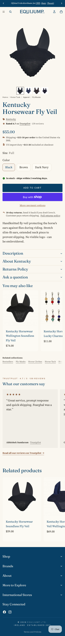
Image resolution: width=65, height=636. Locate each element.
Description (13, 253)
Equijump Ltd (36, 622)
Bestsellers (8, 361)
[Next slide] (56, 320)
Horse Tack (15, 97)
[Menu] (3, 11)
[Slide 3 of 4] (36, 90)
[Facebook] (4, 612)
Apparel (26, 97)
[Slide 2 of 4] (28, 90)
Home (5, 97)
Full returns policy (50, 215)
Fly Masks (36, 97)
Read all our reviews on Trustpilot (22, 453)
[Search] (10, 11)
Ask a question (15, 277)
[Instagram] (10, 612)
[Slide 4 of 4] (44, 90)
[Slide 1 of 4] (20, 90)
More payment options (32, 205)
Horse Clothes (35, 361)
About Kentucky (17, 261)
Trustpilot (25, 123)
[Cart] (61, 11)
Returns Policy (15, 269)
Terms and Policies (32, 632)
